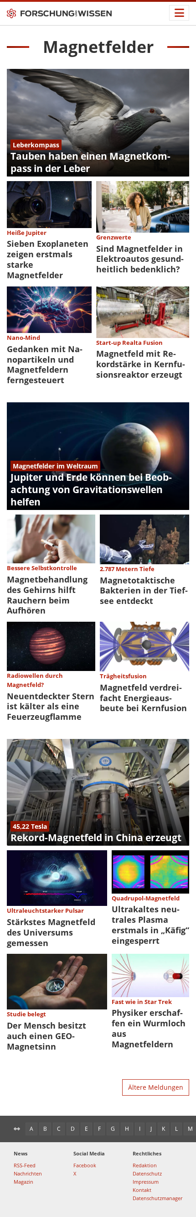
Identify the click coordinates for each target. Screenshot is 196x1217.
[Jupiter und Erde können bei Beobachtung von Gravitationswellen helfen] (98, 456)
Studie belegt (26, 1014)
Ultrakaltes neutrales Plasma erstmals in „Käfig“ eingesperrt (150, 925)
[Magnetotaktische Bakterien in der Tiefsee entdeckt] (145, 539)
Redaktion (145, 1165)
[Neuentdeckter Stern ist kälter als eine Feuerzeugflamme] (51, 646)
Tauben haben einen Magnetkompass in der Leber (90, 162)
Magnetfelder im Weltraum (55, 466)
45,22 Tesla (30, 826)
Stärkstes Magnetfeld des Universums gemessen (51, 932)
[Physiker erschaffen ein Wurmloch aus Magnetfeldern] (150, 975)
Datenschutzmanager (157, 1198)
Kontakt (142, 1189)
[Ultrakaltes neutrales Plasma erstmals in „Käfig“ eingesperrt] (150, 871)
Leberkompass (36, 144)
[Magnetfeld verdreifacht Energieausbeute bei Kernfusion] (145, 646)
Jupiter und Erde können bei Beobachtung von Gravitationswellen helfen (91, 489)
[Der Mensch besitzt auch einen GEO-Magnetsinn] (57, 981)
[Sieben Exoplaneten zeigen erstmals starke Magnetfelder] (49, 204)
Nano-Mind (23, 337)
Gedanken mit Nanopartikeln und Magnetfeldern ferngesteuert (45, 364)
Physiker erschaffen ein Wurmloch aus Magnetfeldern (149, 1028)
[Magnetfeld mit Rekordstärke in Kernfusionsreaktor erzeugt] (143, 312)
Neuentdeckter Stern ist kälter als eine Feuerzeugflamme (50, 707)
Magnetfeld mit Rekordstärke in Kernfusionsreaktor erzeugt (140, 364)
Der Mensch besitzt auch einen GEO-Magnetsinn (46, 1036)
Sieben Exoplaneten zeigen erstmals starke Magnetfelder (47, 259)
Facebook (84, 1165)
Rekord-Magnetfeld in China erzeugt (95, 837)
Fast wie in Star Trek (142, 1002)
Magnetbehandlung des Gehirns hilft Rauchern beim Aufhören (47, 595)
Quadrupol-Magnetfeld (146, 898)
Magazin (23, 1181)
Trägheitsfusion (123, 676)
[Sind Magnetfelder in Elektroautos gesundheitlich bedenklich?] (143, 207)
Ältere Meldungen (155, 1087)
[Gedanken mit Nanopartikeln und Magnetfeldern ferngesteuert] (49, 309)
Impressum (146, 1181)
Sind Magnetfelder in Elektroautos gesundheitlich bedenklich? (140, 259)
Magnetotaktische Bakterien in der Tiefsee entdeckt (144, 591)
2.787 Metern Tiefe (127, 569)
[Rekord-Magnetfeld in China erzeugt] (98, 792)
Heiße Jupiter (26, 233)
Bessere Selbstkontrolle (42, 568)
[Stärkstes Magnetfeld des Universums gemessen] (57, 878)
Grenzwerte (113, 237)
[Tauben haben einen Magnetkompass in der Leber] (98, 123)
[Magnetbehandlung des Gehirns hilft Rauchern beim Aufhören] (51, 539)
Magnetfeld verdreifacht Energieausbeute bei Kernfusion (143, 698)
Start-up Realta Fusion (129, 342)
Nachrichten (28, 1173)
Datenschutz (147, 1173)
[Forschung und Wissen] (59, 14)
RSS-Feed (25, 1165)
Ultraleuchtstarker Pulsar (45, 910)
